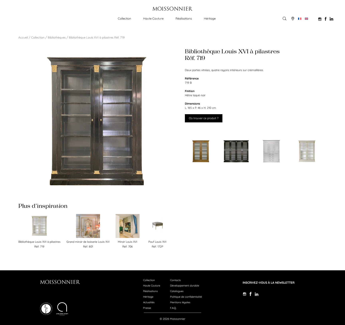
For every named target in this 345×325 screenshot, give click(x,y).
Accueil (23, 37)
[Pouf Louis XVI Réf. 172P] (158, 237)
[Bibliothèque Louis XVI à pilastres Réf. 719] (39, 237)
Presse (147, 307)
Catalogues (176, 291)
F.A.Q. (173, 307)
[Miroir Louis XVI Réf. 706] (128, 237)
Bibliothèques (57, 37)
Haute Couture (153, 18)
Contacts (175, 280)
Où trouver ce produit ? (203, 118)
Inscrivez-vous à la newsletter (268, 282)
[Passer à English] (306, 18)
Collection (124, 18)
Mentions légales (180, 302)
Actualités (149, 302)
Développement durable (184, 285)
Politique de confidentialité (186, 296)
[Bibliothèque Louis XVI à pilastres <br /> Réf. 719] (203, 151)
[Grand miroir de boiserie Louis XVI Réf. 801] (88, 237)
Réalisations (183, 18)
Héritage (210, 18)
